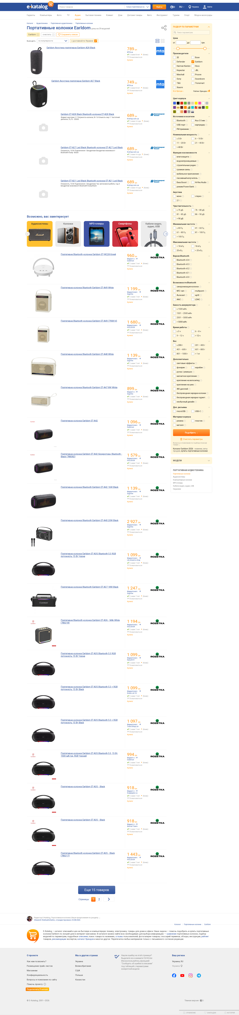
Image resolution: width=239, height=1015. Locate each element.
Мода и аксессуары (203, 15)
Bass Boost (182, 182)
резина (180, 421)
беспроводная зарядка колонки (191, 393)
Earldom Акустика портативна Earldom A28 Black (71, 47)
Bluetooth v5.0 (183, 277)
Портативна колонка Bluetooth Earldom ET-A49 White (87, 287)
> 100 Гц (180, 237)
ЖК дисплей (182, 389)
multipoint (199, 291)
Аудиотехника (42, 23)
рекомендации (59, 939)
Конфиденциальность (37, 975)
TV (68, 15)
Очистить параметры (192, 439)
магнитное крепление (187, 376)
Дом (120, 15)
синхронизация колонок (188, 287)
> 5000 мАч (182, 322)
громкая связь (183, 169)
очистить (47, 34)
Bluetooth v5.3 (183, 264)
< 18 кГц (180, 246)
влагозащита (183, 157)
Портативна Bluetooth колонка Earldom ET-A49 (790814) (89, 321)
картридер (200, 125)
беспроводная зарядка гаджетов (192, 397)
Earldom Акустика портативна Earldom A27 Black (75, 81)
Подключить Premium (37, 989)
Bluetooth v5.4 (183, 260)
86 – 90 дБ (200, 214)
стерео (198, 196)
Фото (59, 15)
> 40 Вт (180, 147)
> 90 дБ (180, 218)
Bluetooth (181, 120)
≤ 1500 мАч (182, 309)
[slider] (177, 48)
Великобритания (83, 966)
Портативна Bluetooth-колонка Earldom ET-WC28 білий (88, 254)
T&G (178, 83)
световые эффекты (186, 363)
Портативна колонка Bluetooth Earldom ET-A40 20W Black (89, 520)
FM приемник (183, 129)
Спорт (187, 15)
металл (180, 425)
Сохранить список (69, 34)
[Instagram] (191, 975)
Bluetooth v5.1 (183, 273)
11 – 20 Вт (181, 143)
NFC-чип (180, 291)
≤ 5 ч (179, 331)
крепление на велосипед (188, 380)
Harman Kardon (183, 66)
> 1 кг (197, 354)
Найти (159, 7)
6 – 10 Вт (199, 139)
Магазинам (32, 970)
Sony (179, 79)
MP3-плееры (178, 483)
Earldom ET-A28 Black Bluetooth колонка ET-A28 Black (87, 114)
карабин (199, 367)
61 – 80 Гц (181, 232)
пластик (198, 421)
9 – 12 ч (180, 336)
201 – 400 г (200, 345)
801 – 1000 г (182, 354)
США (77, 970)
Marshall (180, 74)
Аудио (78, 15)
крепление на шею (185, 385)
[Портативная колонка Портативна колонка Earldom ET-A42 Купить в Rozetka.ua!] (157, 422)
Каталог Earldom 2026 (183, 449)
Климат (109, 15)
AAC (179, 299)
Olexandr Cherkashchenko (44, 920)
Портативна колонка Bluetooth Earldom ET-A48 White (87, 354)
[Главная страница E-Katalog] (40, 7)
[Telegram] (199, 975)
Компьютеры (46, 15)
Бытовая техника (93, 15)
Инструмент (162, 15)
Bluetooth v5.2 (183, 268)
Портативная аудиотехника (61, 23)
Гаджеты (31, 15)
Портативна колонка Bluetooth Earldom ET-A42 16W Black (89, 487)
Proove (198, 74)
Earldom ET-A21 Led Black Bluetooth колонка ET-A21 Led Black (92, 180)
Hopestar (181, 70)
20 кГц (179, 250)
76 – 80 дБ (200, 210)
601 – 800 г (200, 349)
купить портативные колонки (194, 451)
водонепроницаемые (186, 161)
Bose (197, 57)
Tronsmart (199, 83)
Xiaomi (180, 87)
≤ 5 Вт (179, 139)
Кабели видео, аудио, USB (183, 486)
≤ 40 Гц (180, 228)
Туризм (176, 15)
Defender (181, 62)
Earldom (32, 34)
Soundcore (200, 79)
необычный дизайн (185, 402)
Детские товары (134, 15)
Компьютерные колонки (182, 480)
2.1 (178, 200)
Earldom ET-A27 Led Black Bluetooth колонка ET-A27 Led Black (92, 147)
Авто (149, 15)
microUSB (181, 411)
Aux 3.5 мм (200, 120)
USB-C (198, 411)
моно (179, 196)
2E (178, 57)
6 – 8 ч (198, 331)
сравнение (171, 934)
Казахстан (80, 979)
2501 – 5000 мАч (184, 317)
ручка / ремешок (184, 372)
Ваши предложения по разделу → (86, 918)
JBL (196, 70)
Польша (79, 975)
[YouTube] (182, 975)
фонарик (181, 367)
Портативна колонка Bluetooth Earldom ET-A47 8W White (89, 387)
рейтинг (205, 936)
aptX (197, 295)
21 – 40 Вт (199, 143)
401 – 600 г (182, 349)
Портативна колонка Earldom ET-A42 (79, 420)
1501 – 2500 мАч (184, 313)
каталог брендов (85, 939)
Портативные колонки (84, 23)
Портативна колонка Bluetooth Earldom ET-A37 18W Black (89, 587)
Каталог (30, 23)
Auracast (181, 295)
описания (83, 936)
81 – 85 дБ (181, 214)
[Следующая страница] (108, 899)
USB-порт (181, 125)
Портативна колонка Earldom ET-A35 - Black (83, 786)
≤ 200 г (180, 345)
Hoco (197, 66)
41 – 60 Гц (199, 228)
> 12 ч (197, 336)
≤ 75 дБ (180, 210)
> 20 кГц (198, 250)
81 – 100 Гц (200, 232)
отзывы (119, 936)
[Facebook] (174, 975)
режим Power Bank (185, 187)
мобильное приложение (188, 174)
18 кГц (198, 246)
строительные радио (186, 165)
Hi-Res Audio (200, 182)
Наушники (177, 489)
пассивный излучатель (187, 178)
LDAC (197, 299)
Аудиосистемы (179, 477)
